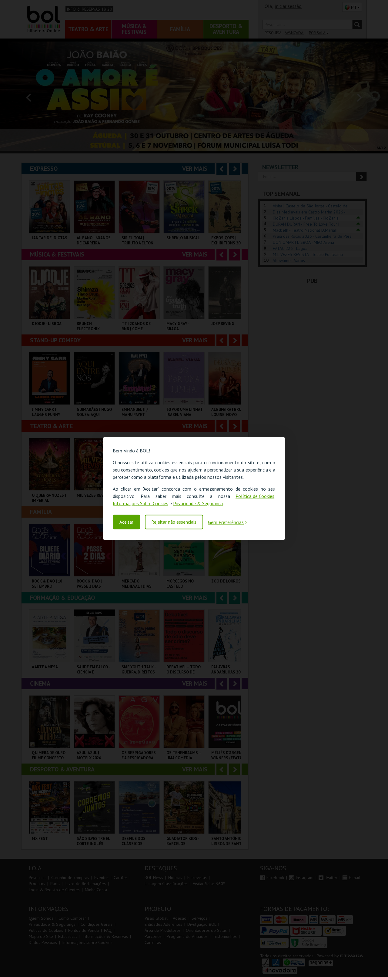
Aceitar (126, 522)
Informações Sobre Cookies (140, 503)
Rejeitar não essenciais (174, 522)
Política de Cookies (255, 496)
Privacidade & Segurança (198, 503)
